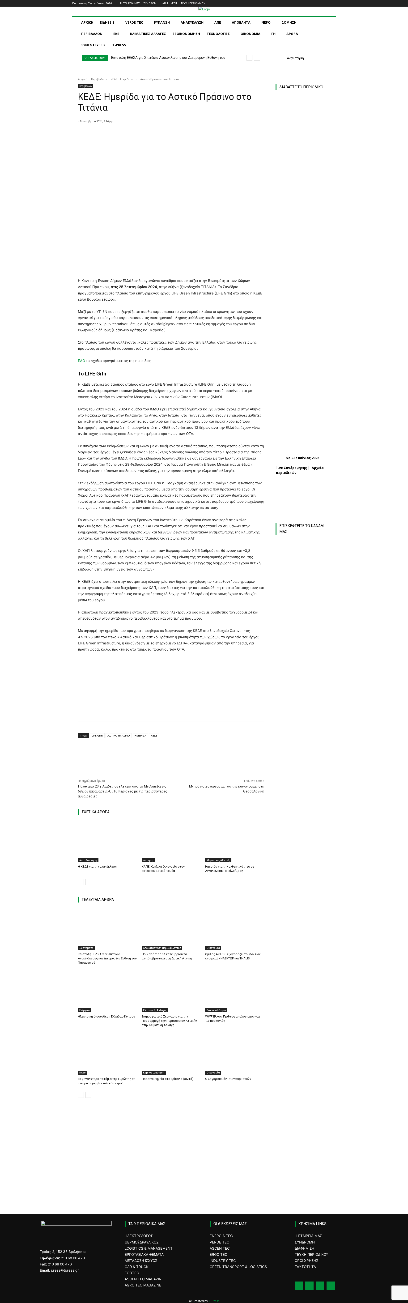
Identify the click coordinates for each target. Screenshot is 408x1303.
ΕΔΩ (81, 360)
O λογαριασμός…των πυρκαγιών (228, 1079)
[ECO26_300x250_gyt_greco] (305, 1164)
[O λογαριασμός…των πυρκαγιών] (234, 1054)
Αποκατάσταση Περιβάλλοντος (162, 948)
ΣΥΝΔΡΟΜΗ (305, 1242)
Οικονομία (213, 948)
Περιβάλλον (99, 79)
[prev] (249, 58)
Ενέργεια (84, 1010)
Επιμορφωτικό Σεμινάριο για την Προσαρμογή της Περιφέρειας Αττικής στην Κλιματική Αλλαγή (169, 1021)
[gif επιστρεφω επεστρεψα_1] (305, 1064)
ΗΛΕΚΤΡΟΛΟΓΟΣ (139, 1236)
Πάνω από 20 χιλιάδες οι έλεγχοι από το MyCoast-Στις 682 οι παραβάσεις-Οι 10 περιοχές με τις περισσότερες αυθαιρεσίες (122, 791)
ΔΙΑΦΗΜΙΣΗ (304, 1248)
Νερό (82, 1072)
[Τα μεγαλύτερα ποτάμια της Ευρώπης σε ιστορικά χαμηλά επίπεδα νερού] (107, 1054)
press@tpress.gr (65, 1270)
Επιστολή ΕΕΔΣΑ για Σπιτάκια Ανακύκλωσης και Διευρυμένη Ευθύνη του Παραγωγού (107, 958)
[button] (290, 58)
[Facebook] (313, 3)
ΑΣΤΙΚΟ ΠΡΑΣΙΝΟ (118, 735)
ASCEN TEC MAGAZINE (144, 1279)
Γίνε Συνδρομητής (291, 467)
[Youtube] (333, 3)
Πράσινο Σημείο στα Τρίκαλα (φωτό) (167, 1079)
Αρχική (82, 79)
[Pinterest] (143, 133)
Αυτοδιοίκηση (88, 860)
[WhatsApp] (154, 133)
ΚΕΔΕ (154, 735)
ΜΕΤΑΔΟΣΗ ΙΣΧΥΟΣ (141, 1260)
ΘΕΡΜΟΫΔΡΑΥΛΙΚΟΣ (141, 1242)
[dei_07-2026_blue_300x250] (303, 912)
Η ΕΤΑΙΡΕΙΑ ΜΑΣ (308, 1236)
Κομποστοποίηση (153, 1072)
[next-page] (88, 882)
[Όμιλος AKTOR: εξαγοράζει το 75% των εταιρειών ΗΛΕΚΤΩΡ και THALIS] (234, 929)
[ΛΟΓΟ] (303, 967)
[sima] (305, 1114)
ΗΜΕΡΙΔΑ (140, 735)
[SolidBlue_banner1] (303, 1007)
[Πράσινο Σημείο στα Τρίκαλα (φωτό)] (171, 1054)
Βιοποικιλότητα (216, 1010)
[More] (165, 133)
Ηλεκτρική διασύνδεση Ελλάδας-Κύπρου (106, 1016)
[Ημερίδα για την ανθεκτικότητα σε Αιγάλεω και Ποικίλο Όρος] (234, 841)
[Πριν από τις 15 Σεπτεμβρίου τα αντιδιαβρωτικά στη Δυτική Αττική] (171, 929)
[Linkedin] (326, 3)
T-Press (214, 1301)
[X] (132, 133)
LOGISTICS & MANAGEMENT (149, 1248)
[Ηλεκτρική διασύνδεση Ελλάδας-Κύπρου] (107, 991)
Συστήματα (86, 948)
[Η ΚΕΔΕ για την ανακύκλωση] (107, 841)
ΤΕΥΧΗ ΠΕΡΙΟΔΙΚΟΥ (311, 1254)
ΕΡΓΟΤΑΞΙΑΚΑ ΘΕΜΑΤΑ (144, 1254)
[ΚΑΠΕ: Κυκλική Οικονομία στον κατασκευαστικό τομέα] (171, 841)
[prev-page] (81, 882)
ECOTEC (132, 1273)
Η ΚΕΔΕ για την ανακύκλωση (98, 866)
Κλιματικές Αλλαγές (218, 860)
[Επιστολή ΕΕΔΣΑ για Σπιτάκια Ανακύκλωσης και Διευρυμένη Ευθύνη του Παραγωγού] (107, 929)
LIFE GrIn (97, 735)
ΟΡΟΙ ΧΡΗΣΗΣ (306, 1260)
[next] (257, 58)
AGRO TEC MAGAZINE (143, 1285)
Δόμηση (148, 860)
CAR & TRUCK (137, 1267)
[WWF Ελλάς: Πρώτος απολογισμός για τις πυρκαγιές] (234, 991)
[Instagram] (320, 3)
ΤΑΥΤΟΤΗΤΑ (305, 1267)
